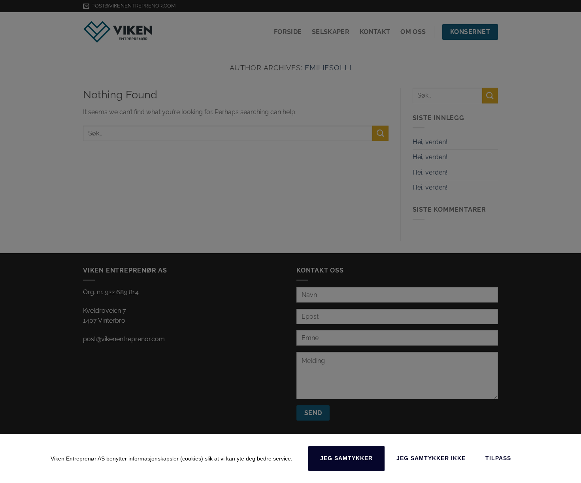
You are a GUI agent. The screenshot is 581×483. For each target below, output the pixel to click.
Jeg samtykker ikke (431, 458)
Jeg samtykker (346, 458)
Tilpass (498, 458)
